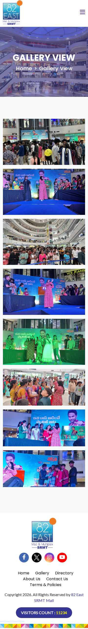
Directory (64, 573)
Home (24, 68)
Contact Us (57, 579)
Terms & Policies (45, 585)
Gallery (42, 573)
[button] (82, 13)
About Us (31, 579)
